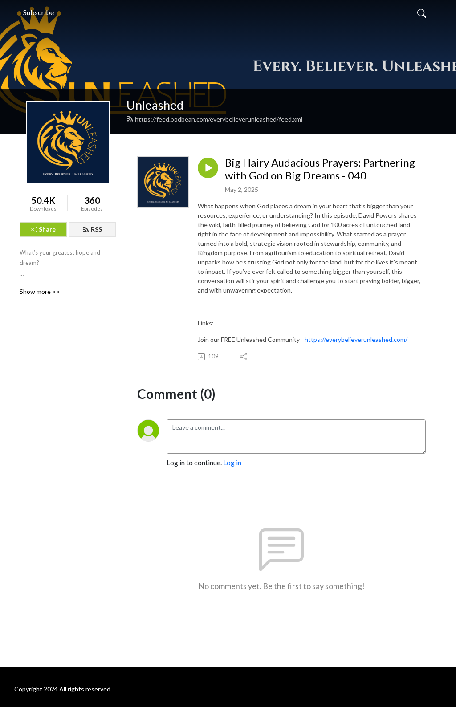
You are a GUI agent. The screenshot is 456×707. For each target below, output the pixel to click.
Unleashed (154, 105)
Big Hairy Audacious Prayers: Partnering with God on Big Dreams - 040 (320, 169)
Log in (232, 462)
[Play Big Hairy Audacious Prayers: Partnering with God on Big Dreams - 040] (208, 168)
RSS (96, 229)
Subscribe (38, 12)
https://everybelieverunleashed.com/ (356, 339)
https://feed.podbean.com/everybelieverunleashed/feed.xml (218, 119)
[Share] (244, 356)
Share (47, 229)
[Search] (422, 12)
